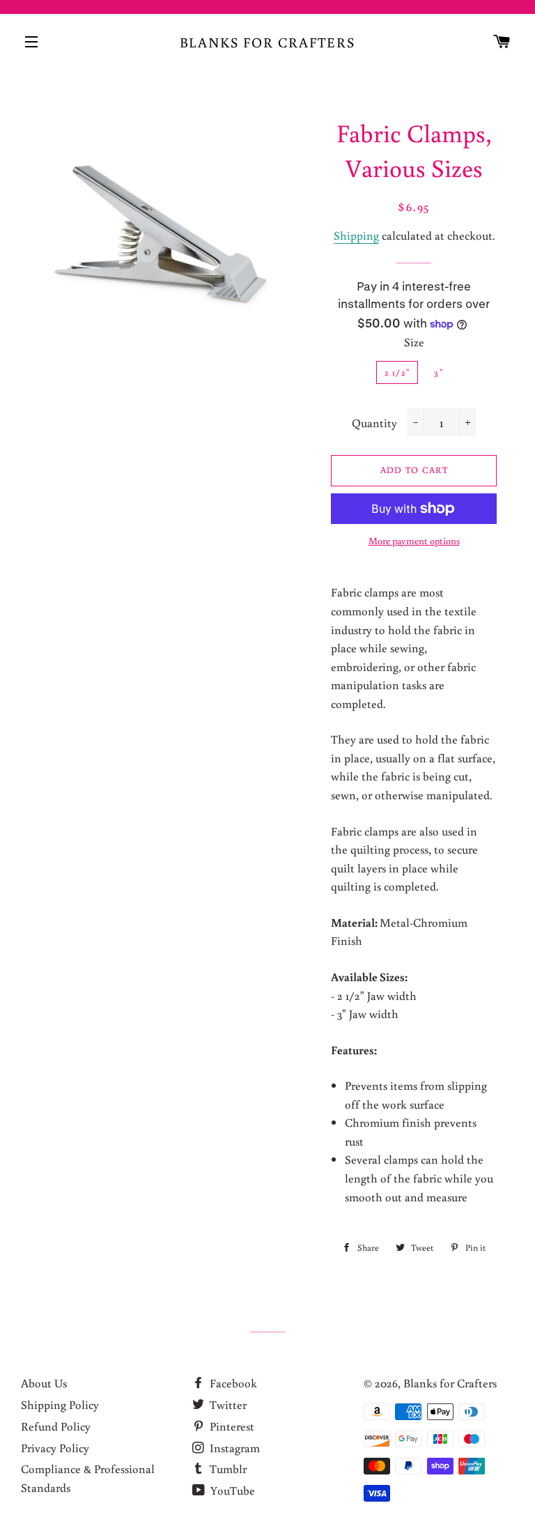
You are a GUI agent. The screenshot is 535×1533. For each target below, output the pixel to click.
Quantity (374, 423)
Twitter (227, 1404)
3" (438, 372)
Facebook (232, 1383)
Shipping (356, 235)
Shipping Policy (60, 1404)
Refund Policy (56, 1426)
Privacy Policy (55, 1448)
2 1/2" (397, 372)
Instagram (233, 1448)
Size (414, 342)
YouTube (231, 1490)
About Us (44, 1383)
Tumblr (227, 1469)
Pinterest (230, 1426)
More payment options (414, 540)
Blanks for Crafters (268, 42)
